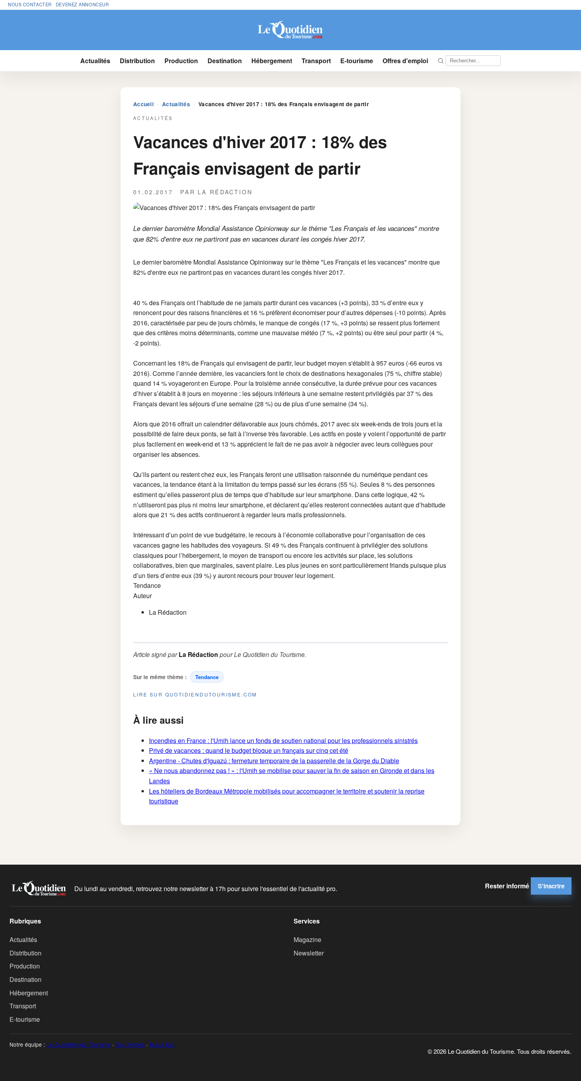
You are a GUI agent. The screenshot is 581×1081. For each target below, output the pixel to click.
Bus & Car (162, 1044)
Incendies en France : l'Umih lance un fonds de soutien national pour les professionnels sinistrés (283, 740)
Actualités (95, 60)
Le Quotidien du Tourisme (79, 1044)
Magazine (307, 939)
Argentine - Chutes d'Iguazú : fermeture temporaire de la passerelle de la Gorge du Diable (274, 760)
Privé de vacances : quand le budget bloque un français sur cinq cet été (248, 750)
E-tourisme (356, 60)
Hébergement (271, 60)
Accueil (143, 104)
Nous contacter (30, 4)
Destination (225, 60)
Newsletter (309, 952)
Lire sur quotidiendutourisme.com (195, 694)
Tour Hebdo (130, 1044)
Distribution (137, 60)
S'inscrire (551, 886)
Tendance (207, 677)
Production (181, 60)
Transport (316, 60)
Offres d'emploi (405, 60)
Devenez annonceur (82, 4)
